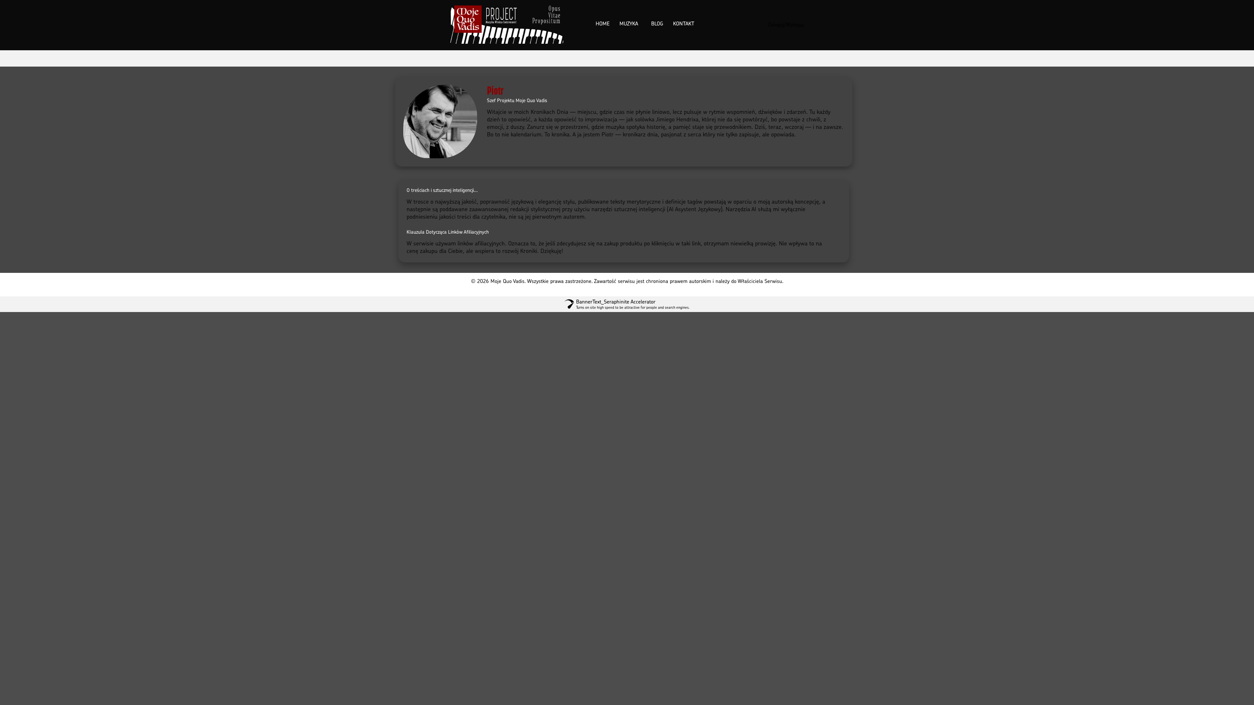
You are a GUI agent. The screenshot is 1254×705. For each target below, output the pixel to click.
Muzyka (628, 23)
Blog (657, 23)
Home (603, 23)
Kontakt (683, 23)
